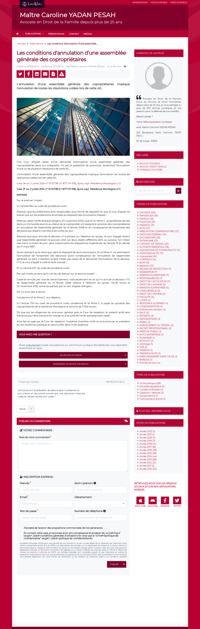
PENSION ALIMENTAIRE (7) (154, 275)
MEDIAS (88, 34)
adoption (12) (147, 265)
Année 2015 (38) (148, 453)
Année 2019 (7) (147, 440)
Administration (140, 2)
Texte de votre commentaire (34, 437)
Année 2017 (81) (148, 447)
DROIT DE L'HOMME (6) (153, 284)
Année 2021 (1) (147, 434)
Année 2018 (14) (148, 443)
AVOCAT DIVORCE (150, 163)
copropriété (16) (148, 256)
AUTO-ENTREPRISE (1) (152, 334)
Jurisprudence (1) (149, 395)
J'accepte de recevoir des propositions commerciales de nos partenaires (63, 528)
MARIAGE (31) (147, 225)
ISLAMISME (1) (147, 337)
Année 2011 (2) (147, 465)
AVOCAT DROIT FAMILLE (153, 166)
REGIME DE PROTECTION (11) (155, 268)
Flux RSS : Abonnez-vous (154, 411)
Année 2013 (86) (148, 459)
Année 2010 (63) (148, 468)
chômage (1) (146, 344)
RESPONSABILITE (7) (151, 278)
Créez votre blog (178, 2)
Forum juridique (159, 2)
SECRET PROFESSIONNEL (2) (155, 328)
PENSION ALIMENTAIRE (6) (154, 287)
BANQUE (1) (146, 359)
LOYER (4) (145, 300)
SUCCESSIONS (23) (150, 237)
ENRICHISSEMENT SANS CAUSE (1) (158, 356)
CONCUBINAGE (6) (150, 290)
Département (83, 497)
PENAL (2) (145, 322)
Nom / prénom (84, 483)
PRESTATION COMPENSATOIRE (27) (159, 231)
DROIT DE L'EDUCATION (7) (155, 281)
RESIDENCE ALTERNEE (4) (154, 303)
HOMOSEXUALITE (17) (151, 253)
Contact (74, 34)
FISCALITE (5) (147, 297)
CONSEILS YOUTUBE (151, 169)
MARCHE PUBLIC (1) (150, 331)
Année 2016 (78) (148, 450)
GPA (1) (143, 347)
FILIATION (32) (147, 222)
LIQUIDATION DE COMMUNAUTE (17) (160, 250)
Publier (114, 564)
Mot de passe (28, 511)
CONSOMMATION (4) (151, 306)
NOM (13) (144, 262)
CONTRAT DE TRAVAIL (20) (154, 243)
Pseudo (24, 483)
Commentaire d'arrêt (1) (153, 399)
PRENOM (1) (146, 350)
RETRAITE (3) (147, 315)
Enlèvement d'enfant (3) (153, 309)
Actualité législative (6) (152, 386)
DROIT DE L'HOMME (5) (152, 294)
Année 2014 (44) (148, 456)
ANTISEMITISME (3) (150, 319)
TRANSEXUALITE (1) (150, 353)
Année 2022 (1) (147, 431)
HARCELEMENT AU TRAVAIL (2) (156, 325)
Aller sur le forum (71, 355)
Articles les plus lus (150, 362)
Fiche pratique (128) (150, 383)
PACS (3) (144, 312)
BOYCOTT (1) (146, 340)
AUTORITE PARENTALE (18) (154, 247)
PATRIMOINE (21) (149, 240)
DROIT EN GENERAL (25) (153, 234)
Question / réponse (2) (152, 392)
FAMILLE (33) (147, 218)
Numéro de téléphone (89, 511)
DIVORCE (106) (148, 212)
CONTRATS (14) (148, 259)
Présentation (56, 34)
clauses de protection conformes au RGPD (38, 552)
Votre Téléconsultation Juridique (154, 122)
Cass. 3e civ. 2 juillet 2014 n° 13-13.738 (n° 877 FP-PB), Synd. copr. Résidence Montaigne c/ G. (69, 183)
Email (23, 497)
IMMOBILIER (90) (149, 215)
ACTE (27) (145, 228)
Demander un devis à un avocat (71, 364)
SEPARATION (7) (148, 272)
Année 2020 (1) (147, 437)
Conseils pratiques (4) (151, 389)
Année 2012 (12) (148, 462)
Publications (33, 33)
